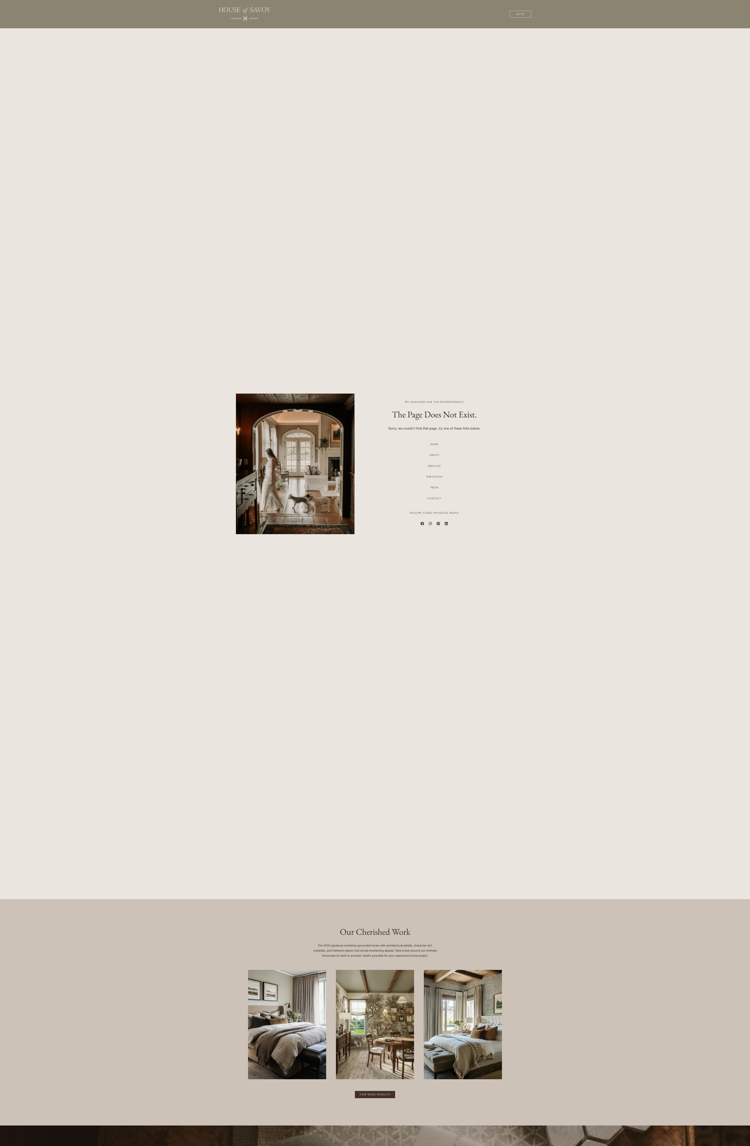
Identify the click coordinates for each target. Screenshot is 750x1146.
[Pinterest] (438, 523)
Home (434, 444)
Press (434, 487)
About (434, 455)
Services (434, 466)
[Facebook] (422, 523)
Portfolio (434, 476)
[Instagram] (430, 523)
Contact (434, 498)
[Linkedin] (446, 523)
